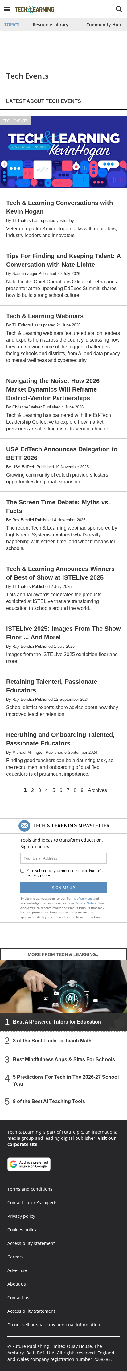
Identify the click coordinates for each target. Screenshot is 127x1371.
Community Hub (103, 24)
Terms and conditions (29, 1189)
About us (16, 1284)
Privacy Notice (85, 903)
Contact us (18, 1297)
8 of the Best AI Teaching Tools (49, 1101)
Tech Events (15, 120)
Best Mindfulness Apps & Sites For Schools (64, 1059)
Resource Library (50, 24)
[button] (7, 9)
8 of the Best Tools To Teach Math (52, 1040)
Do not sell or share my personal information (53, 1325)
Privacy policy (21, 1216)
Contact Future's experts (32, 1202)
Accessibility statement (31, 1243)
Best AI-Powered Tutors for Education (57, 1021)
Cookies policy (21, 1230)
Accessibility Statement (31, 1311)
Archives (97, 790)
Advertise (17, 1270)
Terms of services (80, 898)
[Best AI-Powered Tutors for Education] (63, 996)
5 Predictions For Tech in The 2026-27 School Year (66, 1080)
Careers (15, 1257)
